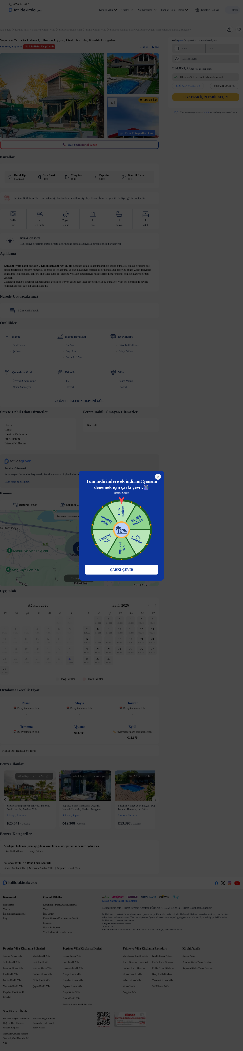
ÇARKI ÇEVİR (121, 569)
